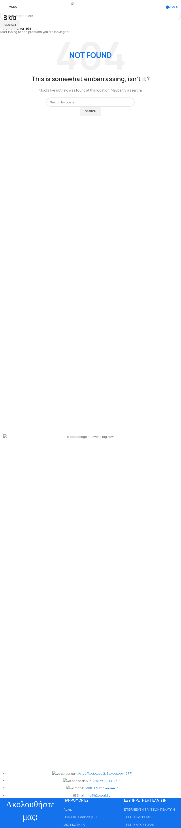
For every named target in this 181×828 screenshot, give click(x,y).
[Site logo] (90, 6)
